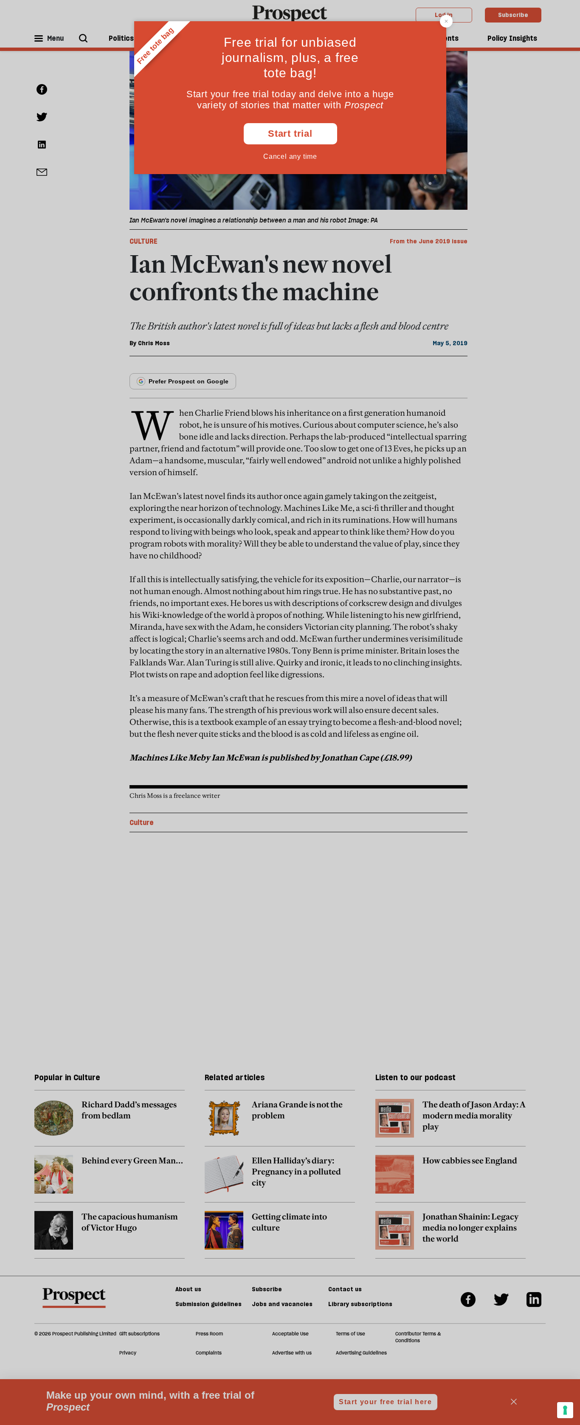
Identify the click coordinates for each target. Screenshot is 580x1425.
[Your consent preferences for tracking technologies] (565, 1410)
